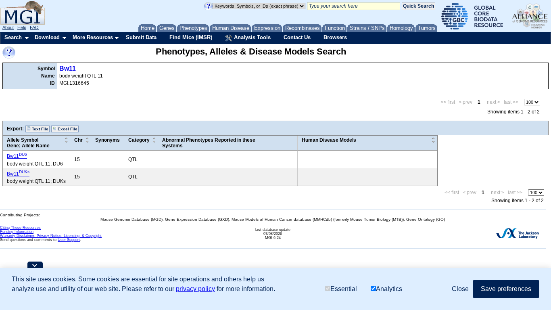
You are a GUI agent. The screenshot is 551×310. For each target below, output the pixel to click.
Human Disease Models (329, 140)
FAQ (34, 27)
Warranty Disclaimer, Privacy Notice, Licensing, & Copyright (51, 236)
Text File (39, 129)
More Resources (93, 37)
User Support (69, 240)
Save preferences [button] (506, 288)
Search (13, 37)
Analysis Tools (251, 37)
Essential (343, 288)
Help (21, 27)
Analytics (389, 288)
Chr (78, 140)
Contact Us (297, 37)
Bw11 (67, 68)
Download (47, 37)
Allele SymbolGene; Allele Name (28, 143)
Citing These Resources (20, 228)
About (8, 27)
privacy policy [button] (195, 288)
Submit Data (141, 37)
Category (139, 140)
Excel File (66, 129)
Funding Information (16, 232)
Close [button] (460, 288)
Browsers (335, 37)
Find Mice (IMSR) (190, 37)
